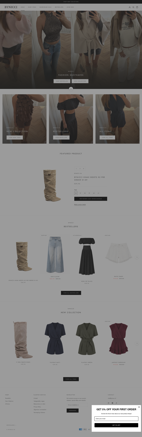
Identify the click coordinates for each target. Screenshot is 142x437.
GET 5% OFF (116, 425)
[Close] (139, 407)
